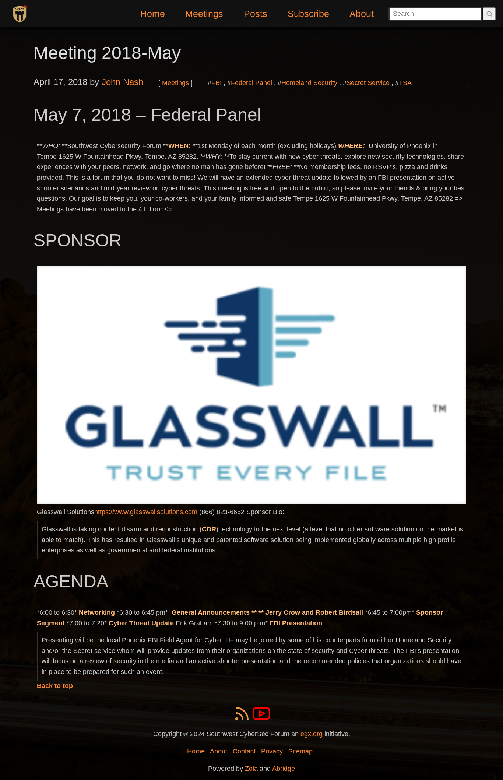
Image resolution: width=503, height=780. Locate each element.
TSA (405, 83)
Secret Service (368, 83)
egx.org (311, 734)
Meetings (204, 13)
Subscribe (308, 13)
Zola (251, 768)
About (361, 13)
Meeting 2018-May (107, 53)
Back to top (55, 685)
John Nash (122, 82)
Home (152, 13)
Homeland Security (309, 83)
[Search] (489, 13)
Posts (255, 13)
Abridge (283, 768)
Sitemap (300, 751)
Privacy (272, 751)
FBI (216, 83)
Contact (244, 751)
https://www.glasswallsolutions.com (145, 512)
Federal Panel (251, 83)
